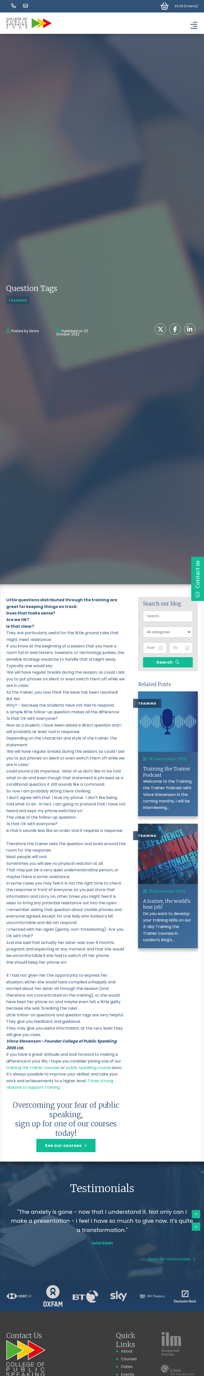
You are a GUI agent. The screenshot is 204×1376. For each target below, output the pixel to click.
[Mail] (25, 6)
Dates (127, 1367)
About (127, 1351)
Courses (129, 1359)
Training (18, 300)
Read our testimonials (169, 1259)
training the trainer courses (33, 1067)
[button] (168, 632)
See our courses (63, 1145)
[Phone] (14, 6)
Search (164, 662)
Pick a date (161, 648)
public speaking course (88, 1067)
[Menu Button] (193, 25)
